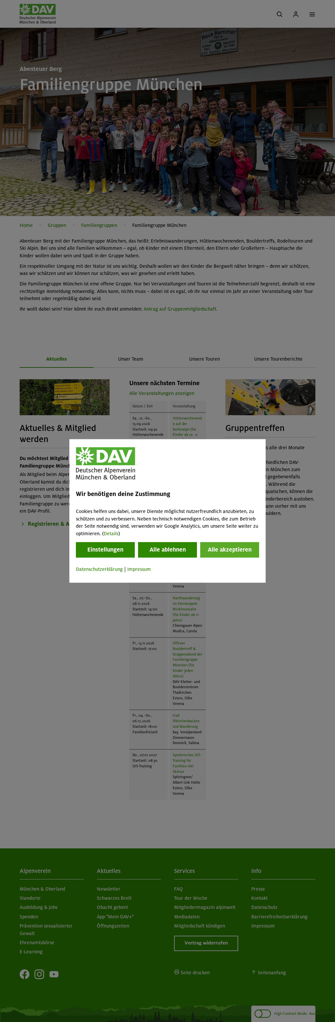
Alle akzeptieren (230, 549)
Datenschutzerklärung (99, 569)
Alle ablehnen (168, 549)
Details (111, 534)
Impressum (139, 569)
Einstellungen (105, 549)
